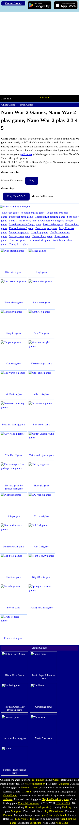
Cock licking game (28, 803)
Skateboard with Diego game (25, 224)
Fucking (66, 807)
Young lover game (19, 244)
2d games (64, 783)
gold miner (26, 154)
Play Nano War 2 (16, 196)
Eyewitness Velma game (51, 220)
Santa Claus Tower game (22, 220)
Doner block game (42, 236)
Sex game (16, 811)
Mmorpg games (29, 787)
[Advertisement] (39, 53)
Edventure (35, 822)
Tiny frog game (39, 232)
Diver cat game (10, 212)
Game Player (10, 795)
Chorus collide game (39, 240)
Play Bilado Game (54, 811)
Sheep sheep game (19, 232)
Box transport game (46, 228)
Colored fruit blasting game (50, 216)
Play (31, 180)
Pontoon (8, 815)
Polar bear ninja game (21, 216)
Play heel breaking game (55, 799)
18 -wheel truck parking (38, 807)
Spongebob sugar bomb (54, 815)
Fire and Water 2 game (21, 228)
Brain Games (26, 105)
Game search (45, 97)
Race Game (62, 822)
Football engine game (33, 212)
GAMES (26, 791)
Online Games (8, 105)
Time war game (17, 240)
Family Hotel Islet (25, 818)
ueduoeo (8, 799)
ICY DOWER (63, 803)
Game (56, 779)
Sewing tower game (19, 236)
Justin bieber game (53, 224)
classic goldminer (35, 783)
